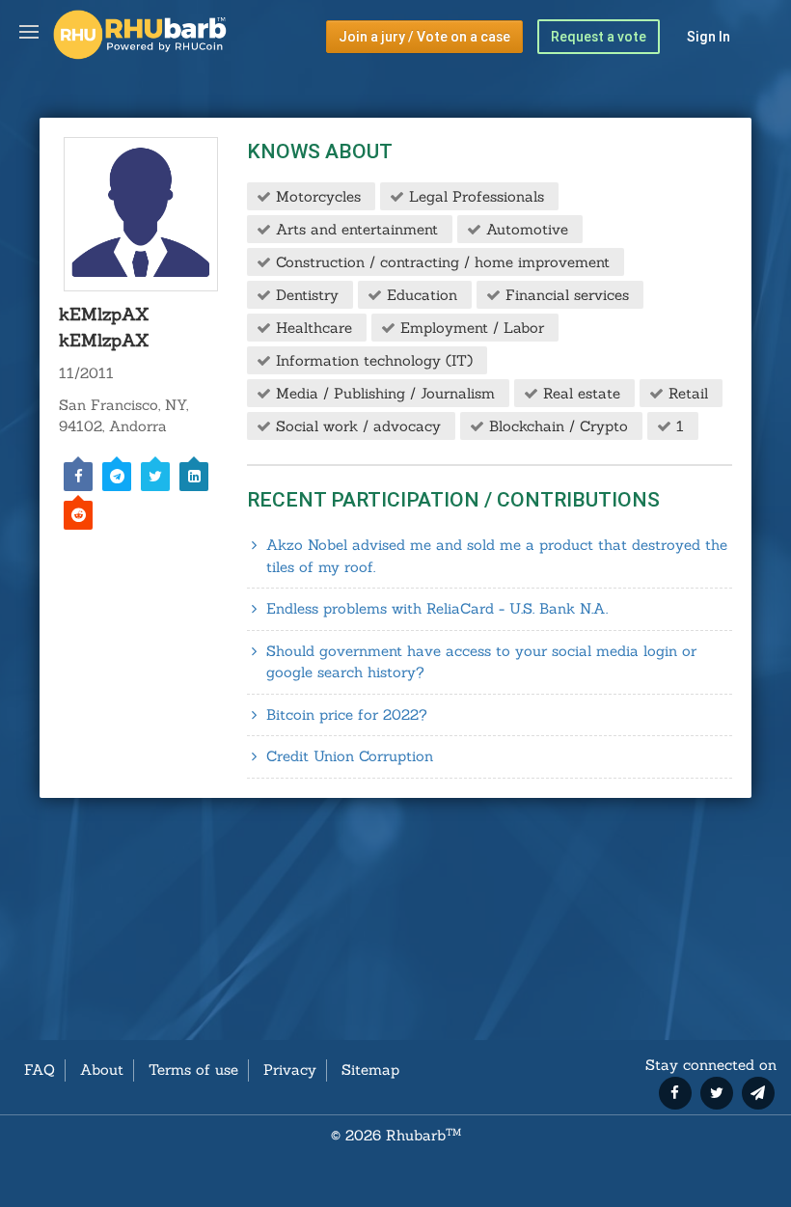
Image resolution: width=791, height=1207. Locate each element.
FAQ (39, 1069)
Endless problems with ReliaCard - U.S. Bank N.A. (437, 608)
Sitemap (370, 1069)
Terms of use (193, 1069)
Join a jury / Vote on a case (424, 36)
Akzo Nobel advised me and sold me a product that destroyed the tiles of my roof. (496, 555)
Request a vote (598, 36)
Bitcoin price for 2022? (346, 714)
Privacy (289, 1069)
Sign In (708, 36)
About (101, 1069)
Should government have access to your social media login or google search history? (481, 662)
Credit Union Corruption (349, 756)
